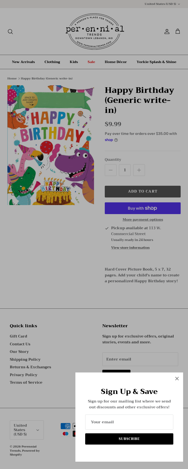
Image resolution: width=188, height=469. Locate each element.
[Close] (177, 378)
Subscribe (129, 439)
